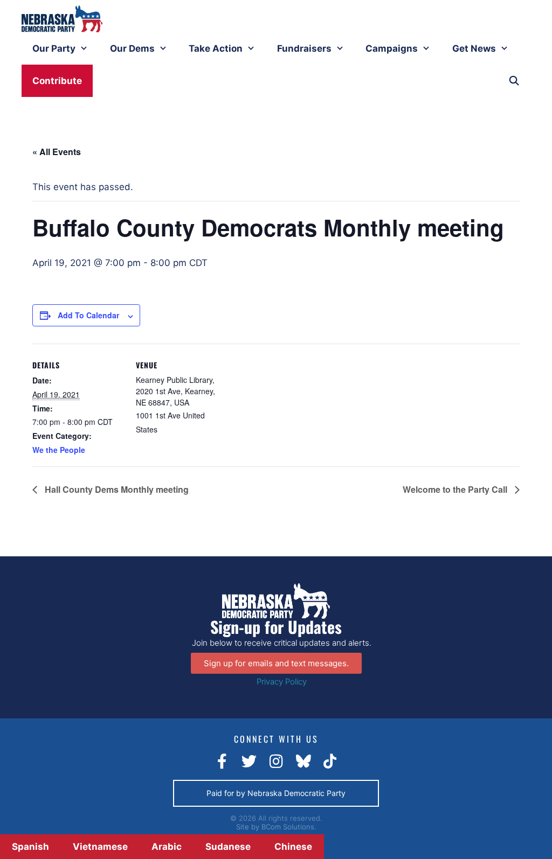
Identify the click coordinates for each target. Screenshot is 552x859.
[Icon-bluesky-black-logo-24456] (302, 761)
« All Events (56, 151)
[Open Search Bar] (513, 81)
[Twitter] (249, 761)
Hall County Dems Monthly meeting (116, 489)
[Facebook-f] (222, 761)
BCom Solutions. (288, 826)
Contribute (57, 80)
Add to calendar (88, 315)
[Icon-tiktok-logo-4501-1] (329, 761)
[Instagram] (276, 761)
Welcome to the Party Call (456, 489)
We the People (58, 449)
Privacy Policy (282, 681)
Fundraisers (304, 48)
